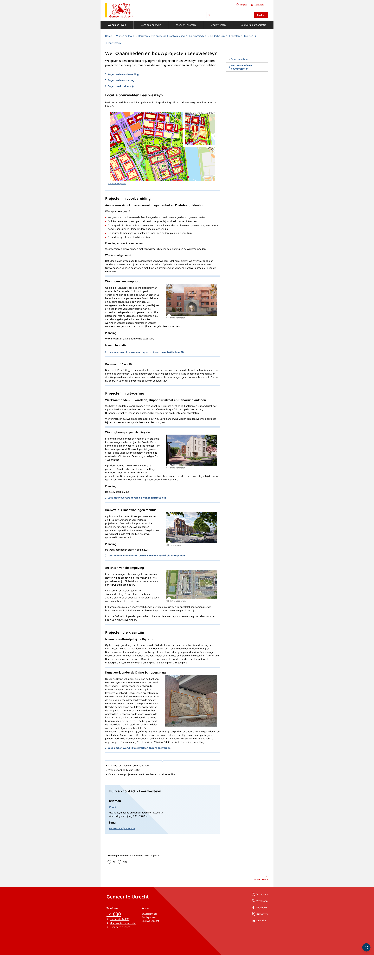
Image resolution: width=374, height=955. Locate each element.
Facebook (261, 907)
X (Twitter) (262, 914)
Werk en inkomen (186, 24)
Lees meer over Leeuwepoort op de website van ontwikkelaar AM (146, 352)
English (243, 4)
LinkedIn (261, 920)
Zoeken (261, 15)
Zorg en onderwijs (151, 24)
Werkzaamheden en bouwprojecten (242, 67)
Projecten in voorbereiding (123, 74)
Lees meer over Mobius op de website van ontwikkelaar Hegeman (146, 555)
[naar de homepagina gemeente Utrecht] (119, 11)
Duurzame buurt (240, 59)
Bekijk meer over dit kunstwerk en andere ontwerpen (139, 747)
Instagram (262, 894)
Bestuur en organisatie (253, 24)
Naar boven (261, 879)
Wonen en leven (117, 24)
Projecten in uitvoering (121, 80)
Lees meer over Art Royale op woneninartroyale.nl (137, 497)
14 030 (112, 806)
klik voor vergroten (117, 183)
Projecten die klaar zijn (121, 86)
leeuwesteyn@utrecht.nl (122, 828)
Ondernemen (218, 24)
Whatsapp (262, 901)
